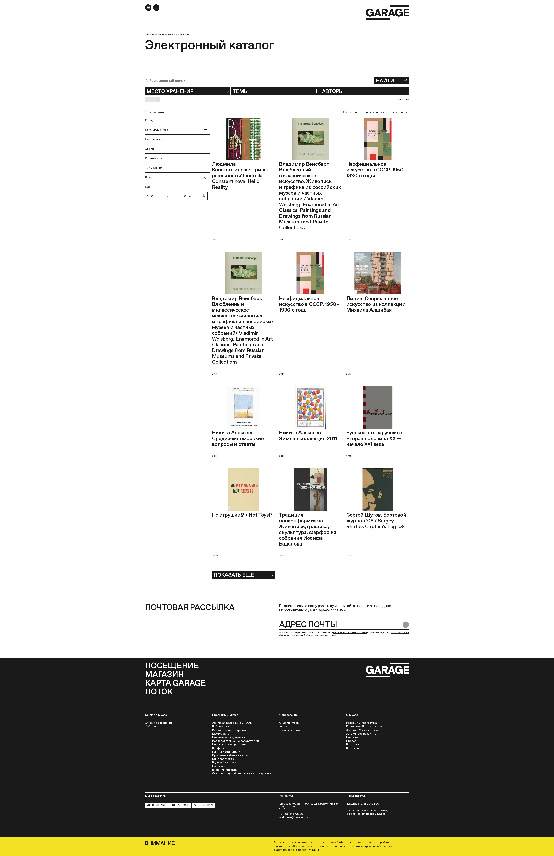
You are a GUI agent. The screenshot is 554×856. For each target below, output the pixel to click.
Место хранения (170, 91)
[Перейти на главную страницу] (387, 12)
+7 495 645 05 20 (291, 813)
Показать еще (234, 575)
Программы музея (158, 34)
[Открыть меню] (148, 7)
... (147, 99)
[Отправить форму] (406, 624)
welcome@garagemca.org (296, 817)
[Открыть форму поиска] (156, 7)
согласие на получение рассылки (350, 632)
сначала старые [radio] (398, 112)
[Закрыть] (406, 842)
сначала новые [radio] (375, 112)
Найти (385, 80)
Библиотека (182, 34)
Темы (240, 91)
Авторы (333, 91)
